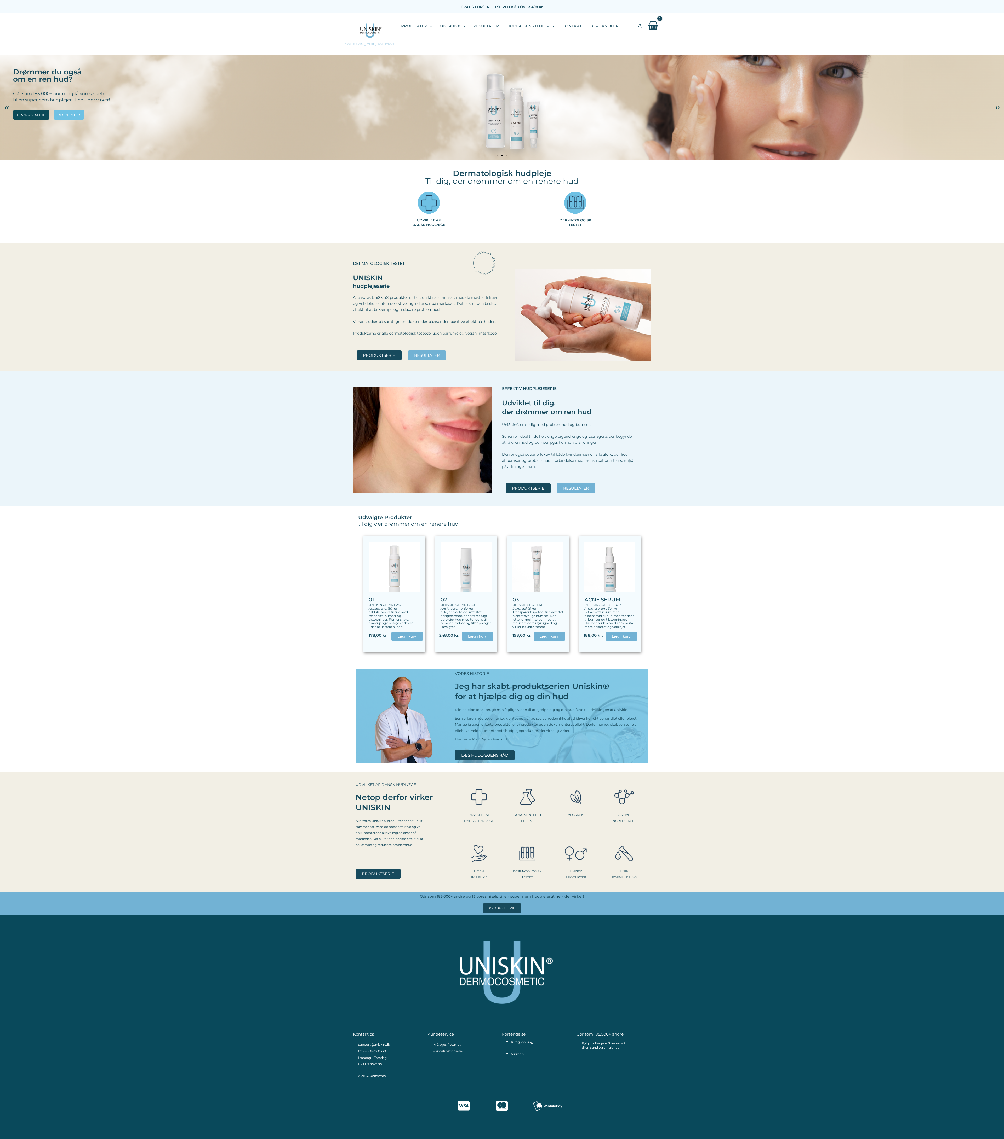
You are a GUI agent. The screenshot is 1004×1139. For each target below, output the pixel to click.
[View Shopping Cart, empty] (653, 26)
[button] (429, 26)
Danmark (517, 1054)
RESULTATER (69, 115)
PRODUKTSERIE (31, 115)
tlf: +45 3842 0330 (372, 1051)
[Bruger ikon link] (639, 26)
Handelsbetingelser (448, 1051)
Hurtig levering (521, 1042)
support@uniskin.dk (374, 1045)
